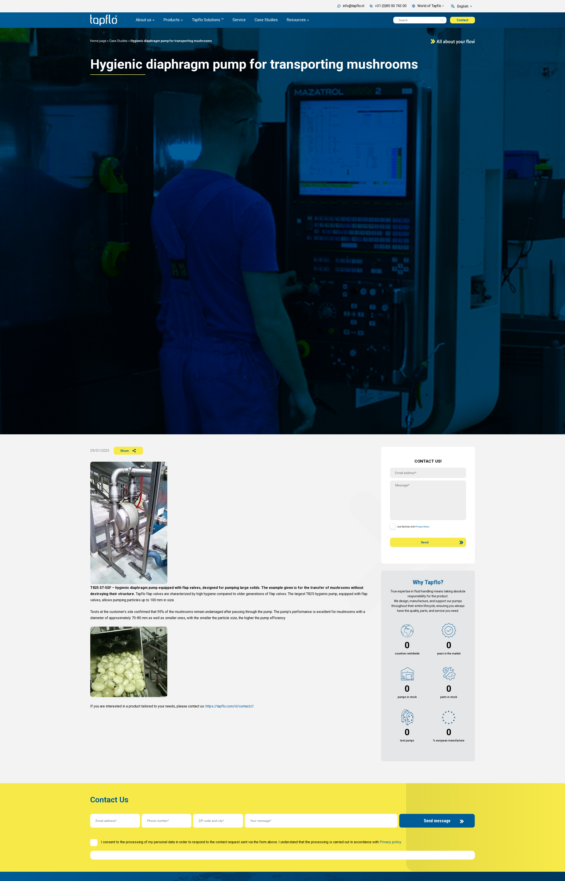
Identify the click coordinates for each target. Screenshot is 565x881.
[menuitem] (465, 6)
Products (172, 19)
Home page (98, 41)
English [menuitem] (462, 6)
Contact (462, 20)
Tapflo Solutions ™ (208, 19)
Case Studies (266, 19)
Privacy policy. (391, 842)
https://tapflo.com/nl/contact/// (229, 706)
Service (239, 19)
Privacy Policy (422, 527)
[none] (465, 6)
